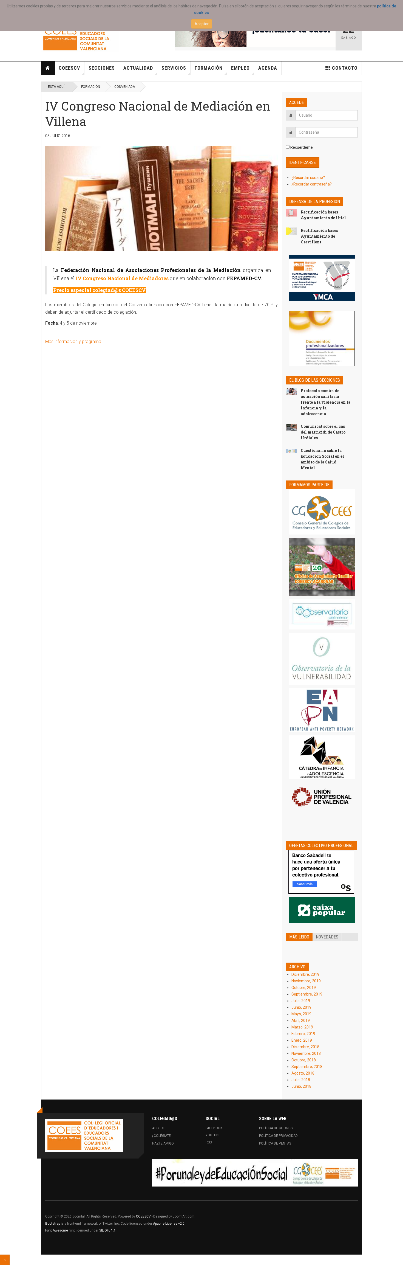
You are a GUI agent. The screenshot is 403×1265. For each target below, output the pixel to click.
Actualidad (138, 68)
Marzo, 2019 (302, 1027)
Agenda (267, 68)
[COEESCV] (80, 36)
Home (48, 68)
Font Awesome (56, 1230)
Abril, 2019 (300, 1020)
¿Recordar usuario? (308, 177)
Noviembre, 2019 (306, 981)
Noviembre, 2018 (306, 1053)
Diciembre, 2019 (305, 974)
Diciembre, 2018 (305, 1047)
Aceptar (202, 24)
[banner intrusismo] (255, 33)
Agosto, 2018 (302, 1073)
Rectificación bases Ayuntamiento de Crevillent (319, 236)
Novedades (327, 937)
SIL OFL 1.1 (107, 1230)
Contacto (344, 68)
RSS (209, 1142)
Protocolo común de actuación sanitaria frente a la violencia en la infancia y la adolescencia (325, 402)
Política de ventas (275, 1143)
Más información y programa (73, 341)
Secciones (102, 68)
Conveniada (124, 87)
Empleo (240, 68)
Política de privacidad (278, 1136)
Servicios (173, 68)
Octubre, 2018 (303, 1060)
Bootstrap (52, 1223)
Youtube (213, 1135)
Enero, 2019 (301, 1040)
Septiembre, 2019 (306, 994)
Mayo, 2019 (301, 1014)
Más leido (299, 937)
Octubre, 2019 (303, 987)
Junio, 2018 (301, 1086)
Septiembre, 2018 (306, 1066)
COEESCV (69, 68)
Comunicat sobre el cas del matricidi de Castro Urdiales (323, 432)
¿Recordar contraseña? (311, 184)
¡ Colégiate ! (162, 1136)
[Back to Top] (5, 1260)
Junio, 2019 (301, 1007)
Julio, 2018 (300, 1080)
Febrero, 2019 (303, 1033)
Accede (158, 1128)
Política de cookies (276, 1128)
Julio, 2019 (300, 1001)
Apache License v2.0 (169, 1223)
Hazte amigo (163, 1143)
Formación (209, 68)
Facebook (214, 1128)
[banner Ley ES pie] (255, 1173)
